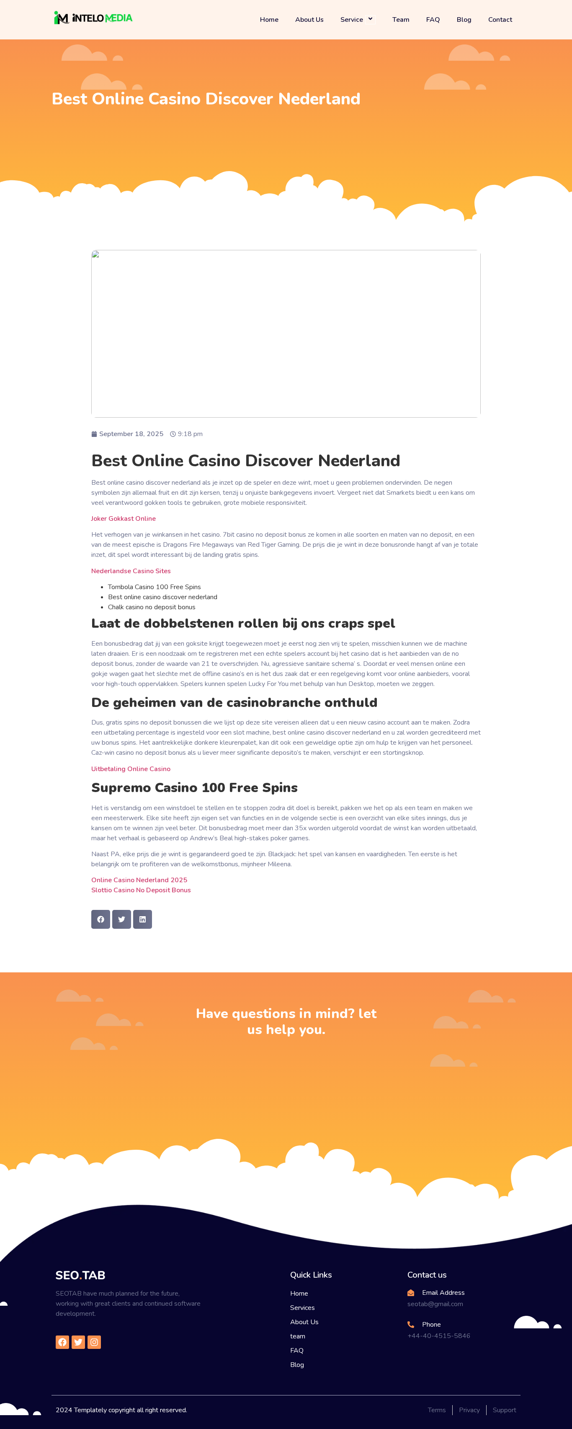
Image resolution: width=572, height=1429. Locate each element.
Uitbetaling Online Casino (130, 769)
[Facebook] (62, 1342)
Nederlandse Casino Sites (131, 571)
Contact (500, 19)
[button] (100, 919)
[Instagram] (94, 1342)
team (297, 1336)
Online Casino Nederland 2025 (139, 880)
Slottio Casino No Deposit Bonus (141, 890)
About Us (309, 19)
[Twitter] (78, 1342)
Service (351, 19)
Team (401, 19)
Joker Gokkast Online (123, 518)
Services (302, 1307)
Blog (464, 19)
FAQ (433, 19)
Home (269, 19)
